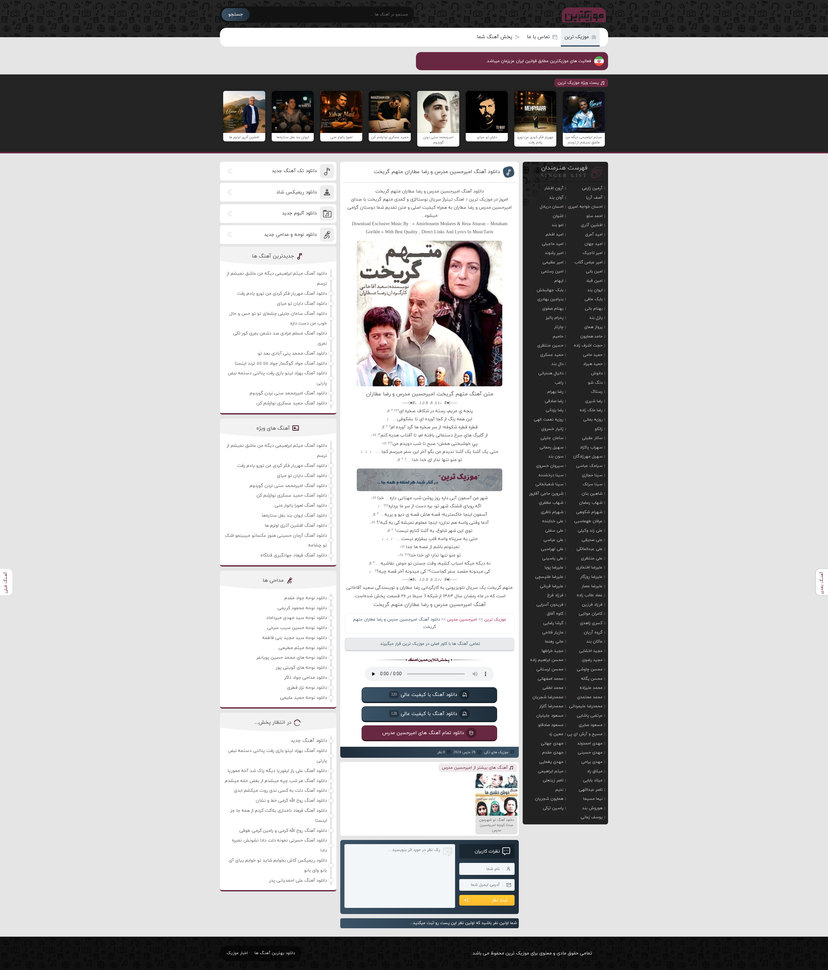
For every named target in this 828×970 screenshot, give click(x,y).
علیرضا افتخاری (589, 567)
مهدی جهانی (552, 743)
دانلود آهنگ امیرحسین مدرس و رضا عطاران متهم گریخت (437, 171)
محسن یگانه (592, 679)
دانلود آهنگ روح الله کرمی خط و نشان (291, 801)
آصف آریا (594, 198)
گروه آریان (593, 632)
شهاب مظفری (551, 503)
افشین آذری (592, 225)
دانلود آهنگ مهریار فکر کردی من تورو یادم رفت (282, 294)
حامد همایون (591, 336)
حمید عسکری (551, 355)
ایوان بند (595, 290)
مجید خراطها (552, 651)
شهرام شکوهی (589, 512)
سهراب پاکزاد (591, 447)
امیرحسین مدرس (462, 620)
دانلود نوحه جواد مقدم (305, 598)
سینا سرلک (593, 484)
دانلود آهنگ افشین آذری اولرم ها (296, 526)
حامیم (558, 336)
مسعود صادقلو (550, 725)
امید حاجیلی (552, 244)
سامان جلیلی (551, 438)
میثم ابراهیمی (550, 771)
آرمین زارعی (592, 188)
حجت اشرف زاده (588, 345)
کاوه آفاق (555, 614)
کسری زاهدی (591, 623)
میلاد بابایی (593, 780)
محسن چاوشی (590, 669)
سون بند (555, 456)
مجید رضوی (592, 660)
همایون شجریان (549, 799)
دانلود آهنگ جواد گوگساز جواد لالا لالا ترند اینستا (280, 363)
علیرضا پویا (554, 567)
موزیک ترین (576, 37)
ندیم (559, 790)
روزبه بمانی (593, 420)
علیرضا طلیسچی (549, 577)
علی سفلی (554, 531)
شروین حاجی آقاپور (546, 494)
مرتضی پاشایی (590, 716)
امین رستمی (552, 271)
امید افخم (554, 234)
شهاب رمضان (591, 503)
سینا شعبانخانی (549, 484)
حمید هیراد (593, 364)
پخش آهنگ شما (494, 37)
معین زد (556, 734)
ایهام (558, 281)
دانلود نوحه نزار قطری (307, 688)
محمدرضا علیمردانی (586, 706)
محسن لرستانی (549, 669)
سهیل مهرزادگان (588, 456)
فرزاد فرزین (592, 605)
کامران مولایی (591, 614)
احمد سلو (594, 216)
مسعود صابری (591, 725)
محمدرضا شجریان (547, 697)
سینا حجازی (592, 475)
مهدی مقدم (552, 752)
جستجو (235, 14)
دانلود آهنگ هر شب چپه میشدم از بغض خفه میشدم (276, 781)
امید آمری (594, 234)
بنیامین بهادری (550, 299)
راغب (559, 383)
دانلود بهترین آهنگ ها (275, 953)
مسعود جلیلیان (549, 716)
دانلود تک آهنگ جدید (294, 171)
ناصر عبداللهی (591, 790)
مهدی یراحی (592, 762)
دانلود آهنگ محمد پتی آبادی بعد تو (292, 353)
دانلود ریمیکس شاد (296, 192)
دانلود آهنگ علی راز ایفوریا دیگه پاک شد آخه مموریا (277, 771)
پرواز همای (593, 327)
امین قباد (594, 281)
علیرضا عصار (592, 586)
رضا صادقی (554, 401)
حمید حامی (593, 355)
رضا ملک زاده (591, 410)
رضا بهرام (555, 392)
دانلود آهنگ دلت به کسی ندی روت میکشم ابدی (280, 791)
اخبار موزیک (237, 953)
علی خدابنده (552, 521)
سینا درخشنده (551, 475)
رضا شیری (594, 401)
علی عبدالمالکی (589, 549)
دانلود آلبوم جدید (299, 213)
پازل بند (596, 318)
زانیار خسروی (552, 429)
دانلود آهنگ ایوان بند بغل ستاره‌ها (294, 516)
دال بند (557, 364)
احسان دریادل (551, 207)
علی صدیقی (592, 540)
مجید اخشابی (591, 651)
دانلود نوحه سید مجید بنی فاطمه (294, 638)
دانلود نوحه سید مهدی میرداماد (296, 618)
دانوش (597, 373)
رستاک (597, 392)
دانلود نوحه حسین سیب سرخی (297, 628)
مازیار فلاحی (552, 632)
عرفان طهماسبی (588, 521)
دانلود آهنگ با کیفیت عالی (424, 694)
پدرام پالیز (554, 318)
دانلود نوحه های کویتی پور (301, 668)
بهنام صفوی (552, 309)
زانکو (599, 429)
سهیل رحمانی (551, 447)
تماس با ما (538, 37)
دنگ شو (595, 383)
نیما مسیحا (593, 799)
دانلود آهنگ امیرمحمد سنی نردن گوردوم (288, 393)
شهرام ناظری (552, 512)
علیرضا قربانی (551, 586)
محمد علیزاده (591, 688)
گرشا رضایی (553, 623)
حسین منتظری (550, 345)
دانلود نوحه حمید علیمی (303, 698)
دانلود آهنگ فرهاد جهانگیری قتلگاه (293, 555)
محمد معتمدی (590, 697)
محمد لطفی (552, 688)
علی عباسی (553, 540)
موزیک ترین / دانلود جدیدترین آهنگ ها (582, 14)
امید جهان (593, 244)
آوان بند (556, 198)
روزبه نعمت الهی (548, 420)
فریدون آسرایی (549, 605)
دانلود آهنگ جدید (308, 740)
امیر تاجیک (593, 253)
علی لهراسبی (552, 549)
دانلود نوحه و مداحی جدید (290, 234)
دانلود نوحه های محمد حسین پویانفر (291, 658)
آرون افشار (553, 188)
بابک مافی (593, 299)
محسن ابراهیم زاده (546, 660)
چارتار (558, 327)
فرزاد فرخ (555, 595)
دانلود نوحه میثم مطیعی (302, 648)
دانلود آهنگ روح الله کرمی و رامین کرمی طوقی (283, 831)
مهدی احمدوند (590, 743)
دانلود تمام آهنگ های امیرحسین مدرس (423, 732)
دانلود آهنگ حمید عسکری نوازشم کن (291, 403)
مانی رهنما (554, 642)
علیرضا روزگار (591, 577)
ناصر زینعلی (553, 780)
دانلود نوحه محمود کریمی (302, 608)
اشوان (558, 216)
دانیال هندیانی (550, 373)
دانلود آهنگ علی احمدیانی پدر (298, 880)
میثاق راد (595, 771)
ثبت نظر (500, 900)
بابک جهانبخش (550, 290)
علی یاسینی (552, 558)
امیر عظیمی (552, 262)
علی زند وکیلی (590, 531)
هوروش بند (592, 808)
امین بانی (594, 271)
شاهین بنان (592, 494)
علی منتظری (592, 558)
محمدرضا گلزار (551, 706)
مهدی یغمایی (551, 762)
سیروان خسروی (549, 466)
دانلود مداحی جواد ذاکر (305, 678)
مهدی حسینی (590, 752)
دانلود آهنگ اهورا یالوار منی (301, 505)
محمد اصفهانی (550, 679)
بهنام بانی (594, 309)
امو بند (557, 225)
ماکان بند (594, 642)
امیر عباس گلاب (588, 262)
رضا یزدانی (554, 410)
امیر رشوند (554, 253)
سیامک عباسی (589, 466)
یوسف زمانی (592, 817)
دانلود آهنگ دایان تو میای (302, 304)
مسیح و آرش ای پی (585, 734)
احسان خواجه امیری (585, 207)
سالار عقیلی (592, 438)
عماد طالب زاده (590, 595)
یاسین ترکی (553, 808)
